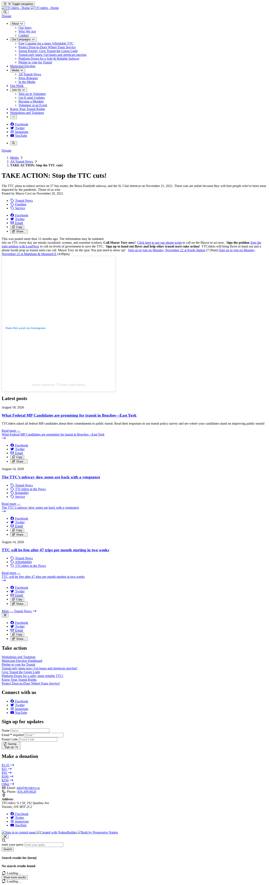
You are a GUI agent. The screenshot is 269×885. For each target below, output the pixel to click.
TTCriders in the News (30, 489)
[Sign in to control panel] (19, 832)
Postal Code (10, 739)
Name (6, 730)
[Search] (5, 12)
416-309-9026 (26, 791)
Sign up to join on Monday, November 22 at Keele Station (166, 250)
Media (14, 157)
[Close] (5, 615)
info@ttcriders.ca (28, 788)
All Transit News (22, 161)
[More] (13, 117)
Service (19, 208)
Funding (20, 204)
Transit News (23, 200)
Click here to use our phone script (159, 242)
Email (13, 735)
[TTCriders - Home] (30, 8)
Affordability (23, 562)
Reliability (21, 493)
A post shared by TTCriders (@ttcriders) (58, 384)
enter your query (13, 844)
